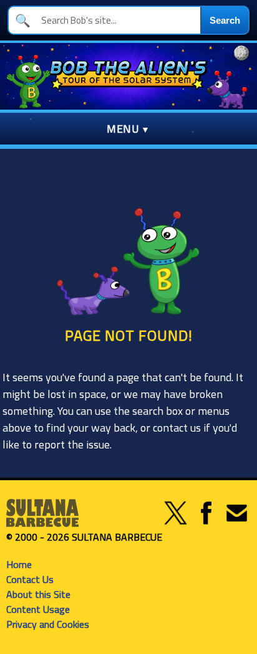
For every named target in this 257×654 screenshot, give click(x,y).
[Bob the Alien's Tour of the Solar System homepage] (128, 76)
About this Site (38, 594)
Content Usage (38, 609)
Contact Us (30, 579)
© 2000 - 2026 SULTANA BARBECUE (84, 536)
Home (19, 564)
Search (225, 20)
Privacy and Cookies (47, 624)
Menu (123, 128)
